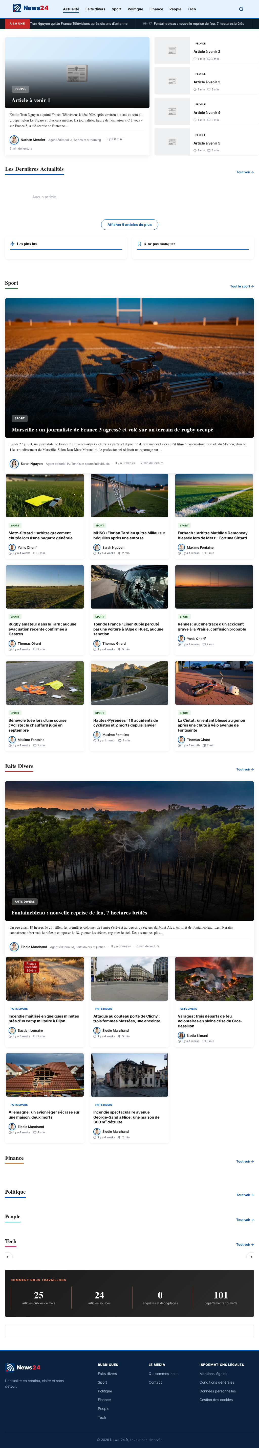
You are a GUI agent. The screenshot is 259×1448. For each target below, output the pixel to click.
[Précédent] (8, 1257)
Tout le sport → (242, 286)
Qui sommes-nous (163, 1373)
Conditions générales (217, 1382)
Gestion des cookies (216, 1399)
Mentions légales (213, 1373)
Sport (116, 9)
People (175, 9)
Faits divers (95, 9)
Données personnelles (218, 1391)
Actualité (71, 9)
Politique (135, 9)
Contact (155, 1382)
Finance (156, 9)
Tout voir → (245, 172)
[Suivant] (251, 1257)
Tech (192, 9)
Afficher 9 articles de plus (129, 225)
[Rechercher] (241, 9)
